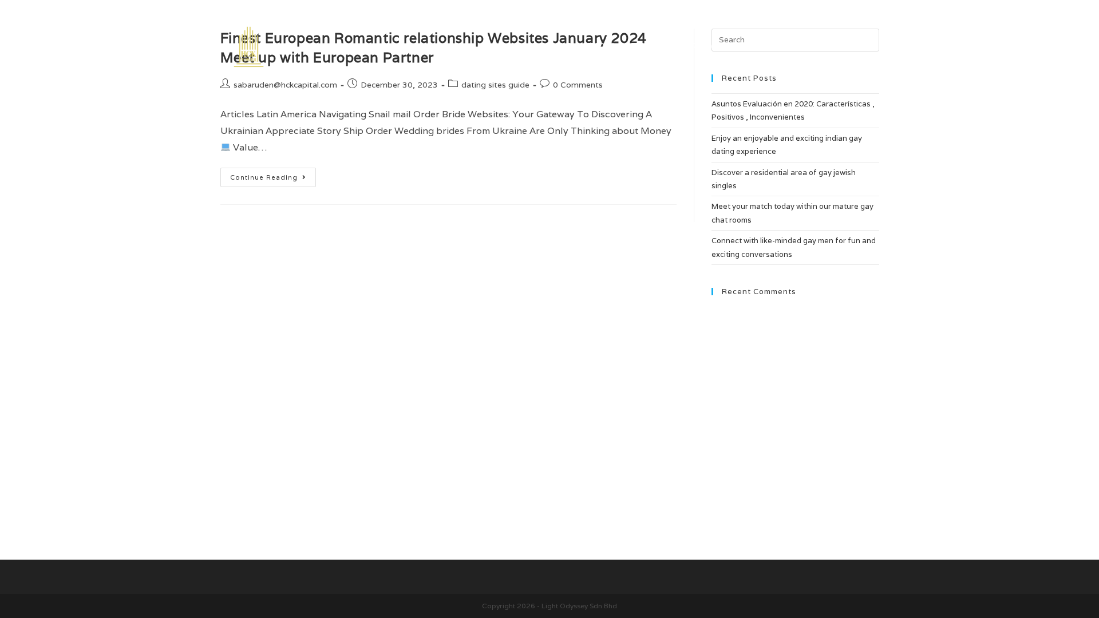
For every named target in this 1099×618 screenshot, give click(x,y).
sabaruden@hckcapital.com (285, 85)
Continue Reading (273, 179)
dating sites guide (495, 85)
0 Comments (578, 85)
